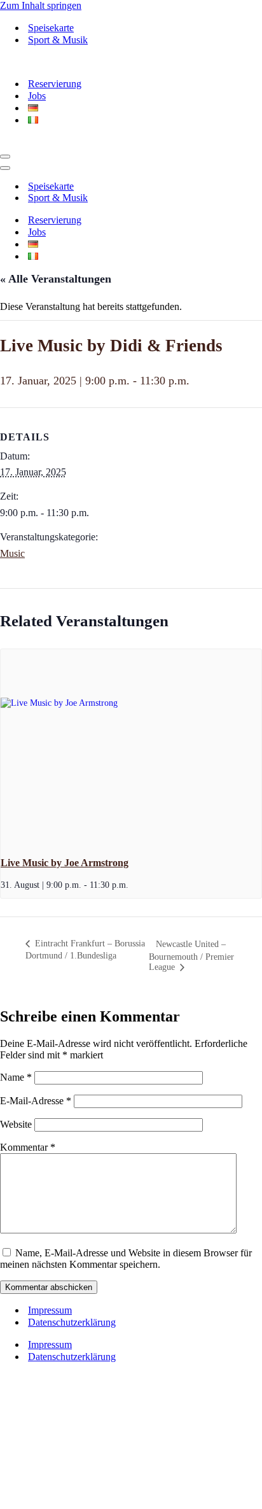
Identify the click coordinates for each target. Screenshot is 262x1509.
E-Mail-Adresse (35, 1100)
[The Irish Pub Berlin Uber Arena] (65, 61)
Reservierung (54, 83)
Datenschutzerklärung (72, 1322)
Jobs (37, 95)
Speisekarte (51, 27)
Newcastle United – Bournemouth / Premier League (191, 955)
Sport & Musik (58, 39)
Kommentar (27, 1147)
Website (16, 1124)
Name (16, 1077)
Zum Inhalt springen (40, 5)
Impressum (50, 1310)
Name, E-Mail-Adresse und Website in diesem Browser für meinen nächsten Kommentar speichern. (126, 1258)
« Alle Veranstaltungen (55, 278)
